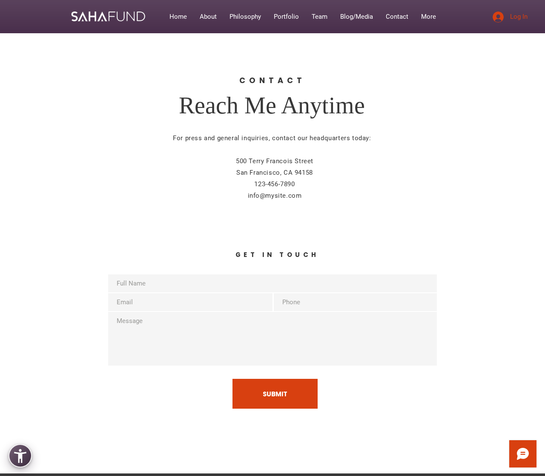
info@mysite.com (275, 195)
